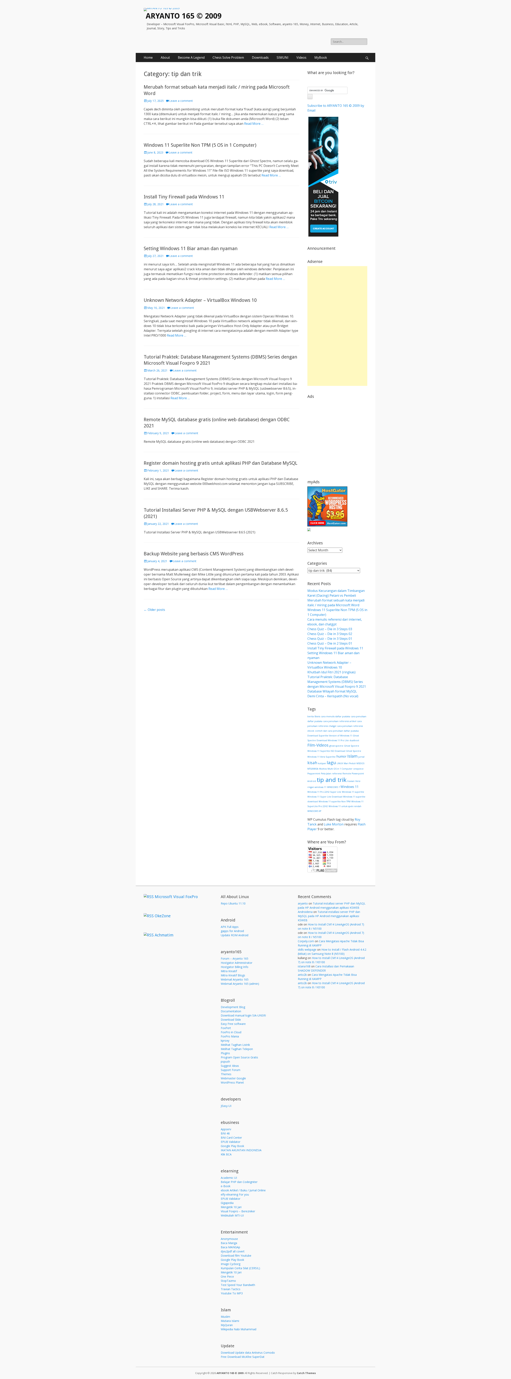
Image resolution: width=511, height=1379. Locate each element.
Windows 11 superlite (353, 792)
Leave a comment (181, 101)
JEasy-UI (226, 1106)
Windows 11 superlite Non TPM (335, 801)
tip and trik (332, 780)
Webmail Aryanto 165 (235, 979)
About (165, 57)
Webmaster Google (233, 1078)
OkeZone (163, 915)
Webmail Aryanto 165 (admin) (240, 984)
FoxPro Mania (230, 1036)
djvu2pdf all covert (233, 1251)
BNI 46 (225, 1133)
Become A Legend (191, 57)
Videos (301, 57)
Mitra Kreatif (229, 971)
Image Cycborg (230, 1264)
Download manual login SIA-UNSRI (243, 1015)
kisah (312, 762)
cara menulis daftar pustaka (335, 716)
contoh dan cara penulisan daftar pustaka (337, 730)
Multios (323, 768)
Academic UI (229, 1178)
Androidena (305, 912)
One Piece (227, 1276)
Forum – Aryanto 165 (234, 958)
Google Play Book (232, 1146)
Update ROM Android (234, 935)
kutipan (322, 763)
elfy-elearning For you (235, 1194)
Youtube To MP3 (232, 1293)
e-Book (225, 1186)
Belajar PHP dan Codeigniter (239, 1182)
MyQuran (227, 1325)
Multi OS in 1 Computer (340, 768)
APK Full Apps (230, 927)
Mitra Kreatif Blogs (233, 975)
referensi (337, 773)
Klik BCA (226, 1154)
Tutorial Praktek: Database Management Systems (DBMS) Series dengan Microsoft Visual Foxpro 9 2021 (336, 682)
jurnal (361, 756)
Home (148, 57)
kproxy (225, 1040)
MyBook (320, 57)
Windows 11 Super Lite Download (324, 796)
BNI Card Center (231, 1137)
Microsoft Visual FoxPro (176, 896)
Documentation (231, 1011)
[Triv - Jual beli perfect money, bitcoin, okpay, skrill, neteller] (323, 235)
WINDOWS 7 (333, 787)
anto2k (302, 975)
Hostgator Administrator (236, 963)
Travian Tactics (230, 1289)
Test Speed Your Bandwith (238, 1285)
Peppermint (313, 773)
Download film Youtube (236, 1255)
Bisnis (317, 716)
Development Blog (233, 1007)
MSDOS (360, 763)
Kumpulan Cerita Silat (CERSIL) (240, 1268)
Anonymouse (229, 1239)
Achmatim (164, 935)
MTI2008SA (312, 768)
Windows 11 (349, 787)
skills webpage (307, 949)
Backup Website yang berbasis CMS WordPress (194, 554)
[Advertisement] (337, 326)
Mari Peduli (350, 763)
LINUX (340, 763)
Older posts (154, 609)
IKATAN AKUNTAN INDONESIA (241, 1150)
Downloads (260, 57)
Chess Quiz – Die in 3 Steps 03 (329, 629)
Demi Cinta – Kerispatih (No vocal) (332, 696)
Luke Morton (334, 824)
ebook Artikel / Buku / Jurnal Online (243, 1190)
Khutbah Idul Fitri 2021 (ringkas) (331, 672)
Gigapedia (227, 1203)
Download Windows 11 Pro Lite (333, 740)
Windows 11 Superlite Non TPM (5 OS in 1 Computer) (200, 145)
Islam (352, 756)
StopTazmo (228, 1281)
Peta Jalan (326, 773)
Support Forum (230, 1070)
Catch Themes (306, 1373)
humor (341, 756)
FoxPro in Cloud (231, 1032)
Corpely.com (306, 941)
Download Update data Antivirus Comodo (248, 1352)
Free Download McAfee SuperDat (242, 1357)
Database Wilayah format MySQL (332, 691)
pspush (225, 1061)
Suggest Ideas (230, 1066)
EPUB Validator (230, 1142)
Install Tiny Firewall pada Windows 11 (184, 197)
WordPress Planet (232, 1082)
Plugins (225, 1053)
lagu (331, 762)
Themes (226, 1074)
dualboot (354, 740)
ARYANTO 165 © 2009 (184, 16)
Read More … (253, 123)
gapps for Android (232, 931)
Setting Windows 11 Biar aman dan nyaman (191, 248)
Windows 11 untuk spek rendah (345, 806)
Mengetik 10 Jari (231, 1207)
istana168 (304, 966)
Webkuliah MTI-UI (232, 1215)
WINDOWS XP (314, 811)
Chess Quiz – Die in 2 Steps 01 (329, 643)
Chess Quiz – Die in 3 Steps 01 (329, 638)
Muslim (225, 1317)
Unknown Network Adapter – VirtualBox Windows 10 (200, 300)
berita (310, 716)
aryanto (303, 903)
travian (351, 781)
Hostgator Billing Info (234, 967)
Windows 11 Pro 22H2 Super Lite (324, 792)
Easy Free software (233, 1024)
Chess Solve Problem (228, 57)
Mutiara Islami (230, 1321)
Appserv (226, 1129)
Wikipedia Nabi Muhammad (238, 1329)
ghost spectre (336, 745)
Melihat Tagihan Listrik (235, 1045)
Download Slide (231, 1019)
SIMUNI (282, 57)
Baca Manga (229, 1243)
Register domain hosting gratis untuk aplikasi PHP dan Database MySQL (220, 463)
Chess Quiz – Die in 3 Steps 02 (329, 634)
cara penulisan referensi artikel (339, 721)
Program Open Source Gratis (239, 1057)
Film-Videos (318, 745)
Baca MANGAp (230, 1247)
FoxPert (226, 1028)
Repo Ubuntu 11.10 (233, 903)
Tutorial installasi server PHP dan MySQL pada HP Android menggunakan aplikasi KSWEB (329, 916)
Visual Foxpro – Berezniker (238, 1211)
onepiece (358, 768)
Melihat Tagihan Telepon (237, 1049)
